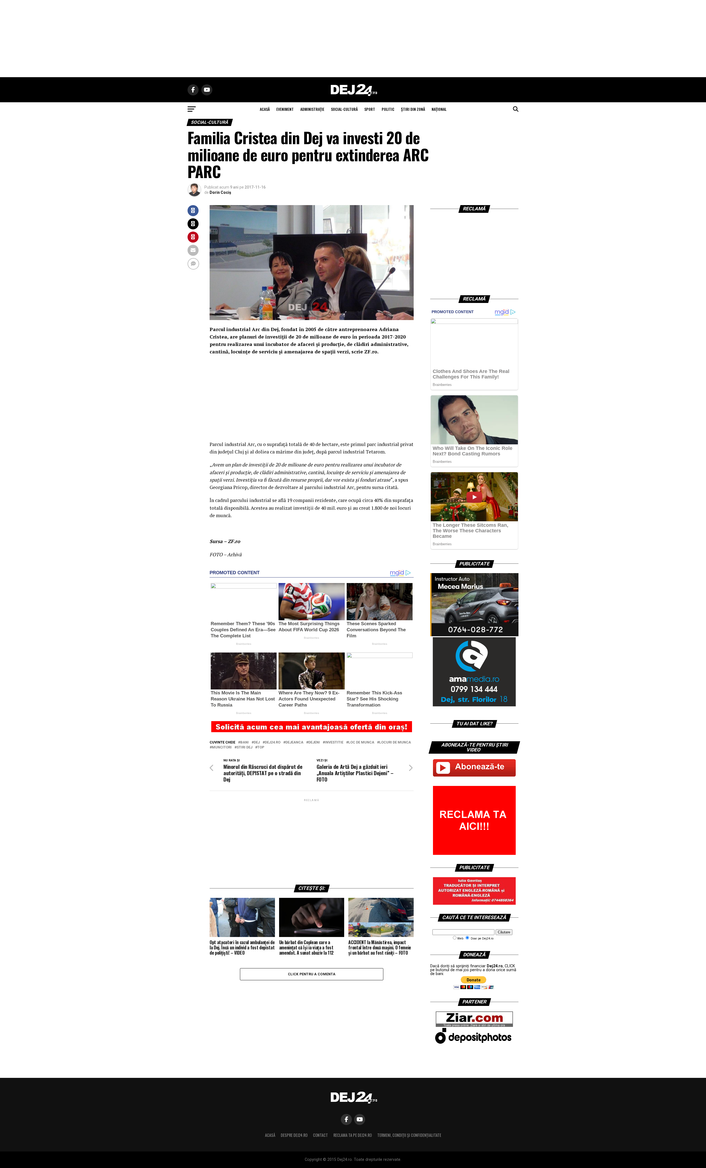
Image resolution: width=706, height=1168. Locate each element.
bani (244, 742)
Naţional (439, 109)
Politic (388, 109)
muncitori (222, 747)
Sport (369, 109)
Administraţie (312, 109)
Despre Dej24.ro (294, 1135)
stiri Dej (244, 747)
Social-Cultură (344, 109)
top (260, 747)
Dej (257, 742)
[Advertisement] (353, 38)
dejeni (314, 742)
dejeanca (294, 742)
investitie (334, 742)
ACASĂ (265, 109)
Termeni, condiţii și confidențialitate (409, 1135)
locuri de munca (395, 742)
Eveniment (285, 109)
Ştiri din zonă (413, 109)
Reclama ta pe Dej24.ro (352, 1135)
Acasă (270, 1135)
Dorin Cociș (220, 192)
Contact (320, 1135)
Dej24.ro (272, 742)
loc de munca (361, 742)
